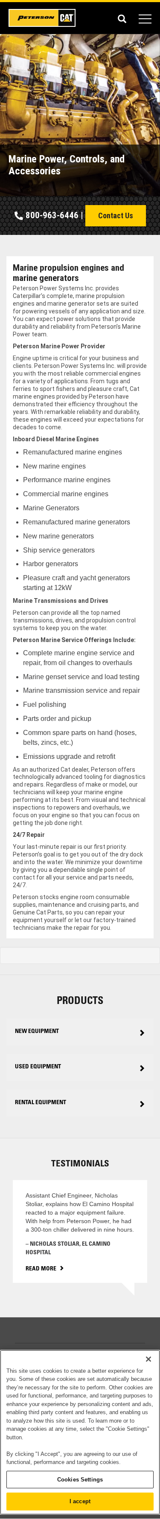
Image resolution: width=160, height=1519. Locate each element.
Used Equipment (38, 1067)
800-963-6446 (52, 215)
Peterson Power (43, 18)
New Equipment (37, 1032)
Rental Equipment (40, 1103)
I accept (80, 1501)
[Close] (148, 1359)
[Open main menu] (145, 17)
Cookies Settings (80, 1479)
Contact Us (115, 215)
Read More (41, 1269)
